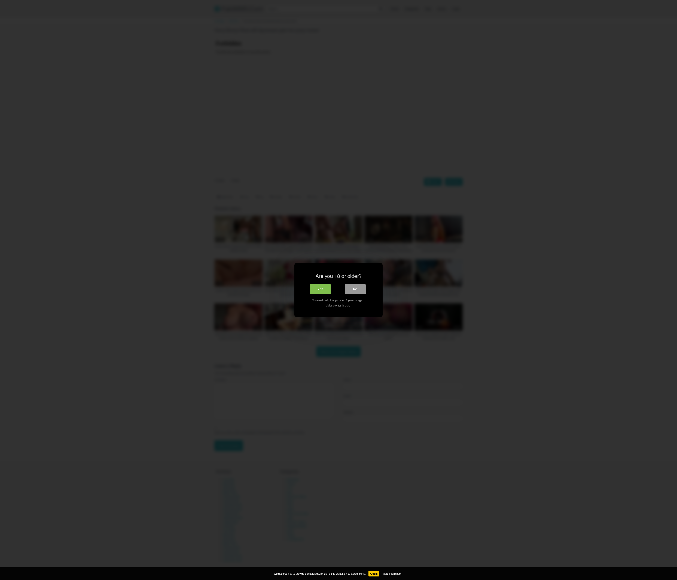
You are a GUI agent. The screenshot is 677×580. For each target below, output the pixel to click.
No (355, 289)
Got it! (374, 574)
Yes (320, 289)
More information (392, 574)
